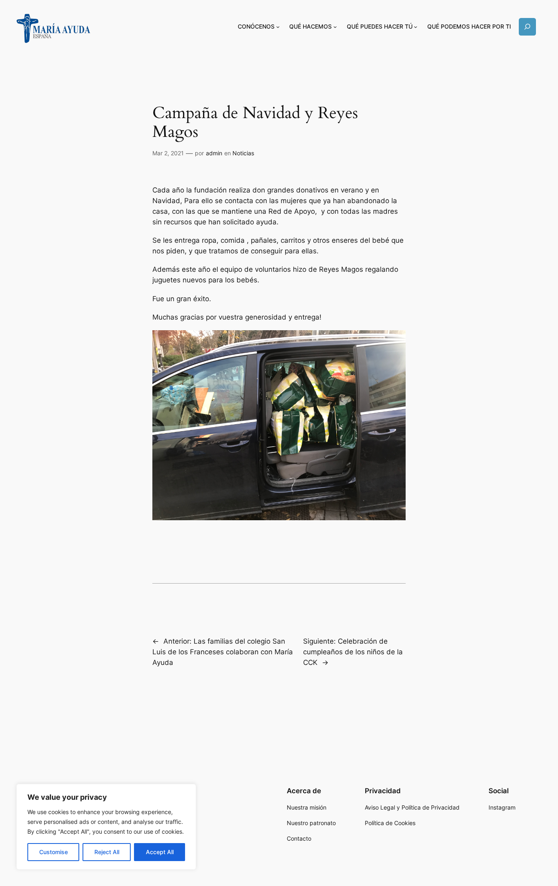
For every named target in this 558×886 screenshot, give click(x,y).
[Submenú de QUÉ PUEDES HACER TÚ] (415, 27)
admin (214, 153)
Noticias (243, 153)
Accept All (160, 851)
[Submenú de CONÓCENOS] (278, 27)
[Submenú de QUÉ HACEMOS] (335, 27)
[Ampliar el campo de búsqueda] (527, 27)
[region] (106, 827)
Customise (53, 851)
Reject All (106, 851)
